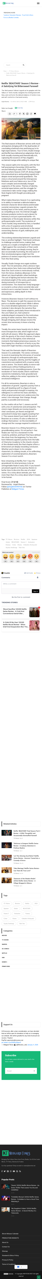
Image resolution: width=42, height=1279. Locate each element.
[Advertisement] (21, 41)
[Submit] (34, 1071)
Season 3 (23, 542)
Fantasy (8, 545)
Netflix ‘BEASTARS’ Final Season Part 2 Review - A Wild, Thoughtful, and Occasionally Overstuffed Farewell (27, 833)
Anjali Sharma (5, 101)
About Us (5, 1242)
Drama (20, 545)
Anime (8, 542)
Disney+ (4, 962)
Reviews (16, 539)
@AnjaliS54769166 (15, 487)
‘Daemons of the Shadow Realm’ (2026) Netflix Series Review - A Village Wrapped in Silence (24, 881)
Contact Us (6, 1247)
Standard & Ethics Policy (10, 1255)
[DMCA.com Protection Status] (8, 1273)
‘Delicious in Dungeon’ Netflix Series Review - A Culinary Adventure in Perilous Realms (26, 846)
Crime (14, 545)
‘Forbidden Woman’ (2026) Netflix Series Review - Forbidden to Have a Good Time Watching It (25, 1199)
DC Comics (5, 948)
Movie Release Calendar (10, 1234)
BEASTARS (15, 542)
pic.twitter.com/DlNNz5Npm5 (11, 1042)
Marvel (4, 944)
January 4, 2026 (32, 1045)
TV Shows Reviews (14, 71)
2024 (28, 539)
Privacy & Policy (7, 1260)
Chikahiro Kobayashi (30, 545)
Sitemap (5, 1251)
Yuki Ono (22, 547)
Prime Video (6, 966)
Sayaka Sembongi (11, 547)
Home (5, 71)
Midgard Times (18, 489)
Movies (4, 935)
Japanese (34, 539)
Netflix (23, 539)
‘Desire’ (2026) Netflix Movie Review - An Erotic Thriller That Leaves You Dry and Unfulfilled (25, 1187)
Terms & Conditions (9, 1264)
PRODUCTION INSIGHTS (10, 1238)
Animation (31, 542)
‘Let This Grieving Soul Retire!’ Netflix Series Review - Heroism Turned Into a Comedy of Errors (27, 858)
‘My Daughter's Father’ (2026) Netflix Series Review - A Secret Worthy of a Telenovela (23, 1211)
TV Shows (9, 539)
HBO (3, 957)
